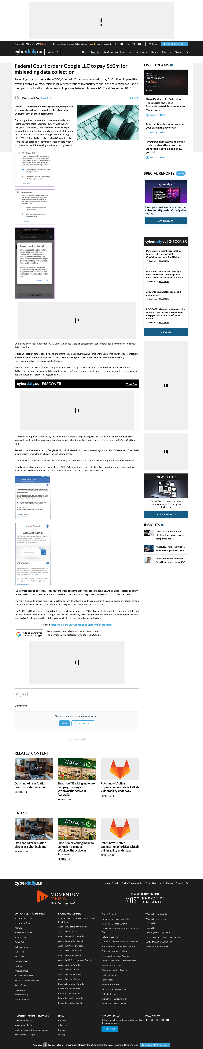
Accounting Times (23, 923)
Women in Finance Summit (114, 1003)
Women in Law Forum (155, 919)
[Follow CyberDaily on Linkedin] (122, 43)
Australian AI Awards (68, 931)
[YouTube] (167, 1019)
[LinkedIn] (151, 1019)
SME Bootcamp (109, 994)
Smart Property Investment (27, 980)
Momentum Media (23, 1025)
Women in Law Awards (156, 914)
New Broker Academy (112, 965)
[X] (157, 1019)
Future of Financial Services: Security (119, 946)
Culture (154, 52)
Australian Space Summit (69, 979)
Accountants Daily (23, 918)
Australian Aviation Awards (71, 936)
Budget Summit (109, 914)
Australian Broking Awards (70, 945)
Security (95, 52)
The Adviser (20, 990)
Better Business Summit (69, 993)
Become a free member (174, 43)
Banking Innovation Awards (71, 984)
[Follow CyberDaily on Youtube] (140, 43)
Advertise (62, 1025)
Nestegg (18, 966)
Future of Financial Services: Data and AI (120, 941)
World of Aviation (23, 999)
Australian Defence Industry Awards (75, 960)
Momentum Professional (156, 946)
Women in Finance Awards (114, 998)
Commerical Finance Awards (115, 919)
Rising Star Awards (110, 984)
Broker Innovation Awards (70, 998)
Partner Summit (109, 975)
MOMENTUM (36, 44)
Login (154, 44)
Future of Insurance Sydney (114, 951)
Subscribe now (166, 514)
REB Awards (107, 979)
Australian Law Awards (69, 965)
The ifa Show (151, 928)
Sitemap (62, 1034)
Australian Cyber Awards (70, 950)
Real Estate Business (24, 975)
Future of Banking (110, 937)
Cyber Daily (20, 942)
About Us (62, 1020)
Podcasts (166, 52)
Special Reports (164, 173)
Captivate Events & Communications (31, 1030)
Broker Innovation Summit (70, 1003)
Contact (62, 1030)
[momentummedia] (58, 898)
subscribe (92, 44)
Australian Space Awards (69, 974)
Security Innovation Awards (114, 989)
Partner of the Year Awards (114, 970)
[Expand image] (79, 137)
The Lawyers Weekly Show (157, 932)
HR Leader (19, 956)
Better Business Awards (69, 988)
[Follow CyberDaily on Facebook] (116, 43)
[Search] (187, 52)
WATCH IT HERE (158, 115)
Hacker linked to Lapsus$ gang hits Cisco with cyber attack (81, 624)
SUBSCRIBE (109, 1028)
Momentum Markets (24, 1020)
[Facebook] (146, 1019)
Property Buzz (21, 970)
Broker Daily (20, 937)
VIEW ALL (131, 383)
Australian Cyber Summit (70, 955)
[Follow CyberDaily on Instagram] (134, 43)
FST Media (19, 951)
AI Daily (18, 928)
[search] (187, 883)
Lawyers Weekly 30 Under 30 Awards (119, 960)
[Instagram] (162, 1019)
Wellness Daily (21, 994)
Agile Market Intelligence (26, 1034)
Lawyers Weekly (22, 961)
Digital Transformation (113, 52)
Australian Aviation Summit (71, 941)
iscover (178, 52)
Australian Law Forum (68, 969)
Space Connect (21, 985)
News (84, 52)
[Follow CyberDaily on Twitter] (128, 43)
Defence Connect (23, 947)
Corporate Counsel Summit (114, 923)
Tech (130, 52)
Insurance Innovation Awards (115, 956)
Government (141, 52)
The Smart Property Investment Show (162, 937)
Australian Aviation (23, 932)
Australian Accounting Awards (72, 926)
